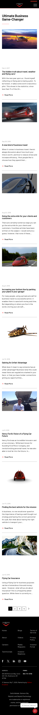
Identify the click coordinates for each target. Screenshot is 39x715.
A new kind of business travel (15, 145)
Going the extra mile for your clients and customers (19, 217)
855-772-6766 (27, 674)
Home (4, 630)
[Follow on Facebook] (2, 661)
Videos (20, 637)
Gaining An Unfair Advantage (14, 362)
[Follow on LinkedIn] (13, 661)
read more (8, 95)
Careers (5, 645)
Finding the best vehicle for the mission (19, 507)
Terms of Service (33, 631)
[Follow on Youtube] (25, 661)
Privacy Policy (33, 638)
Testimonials (7, 652)
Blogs (20, 630)
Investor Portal (33, 646)
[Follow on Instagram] (19, 661)
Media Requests (21, 646)
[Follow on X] (8, 661)
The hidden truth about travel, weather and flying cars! (19, 72)
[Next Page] (29, 609)
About (4, 637)
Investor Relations (21, 653)
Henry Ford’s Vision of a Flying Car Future (17, 435)
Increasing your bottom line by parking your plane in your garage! (19, 290)
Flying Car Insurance (11, 578)
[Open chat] (35, 711)
